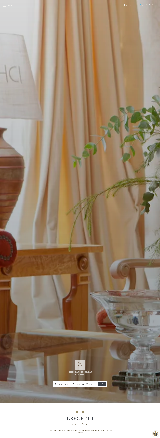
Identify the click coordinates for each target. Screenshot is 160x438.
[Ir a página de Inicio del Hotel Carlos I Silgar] (80, 5)
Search (102, 384)
